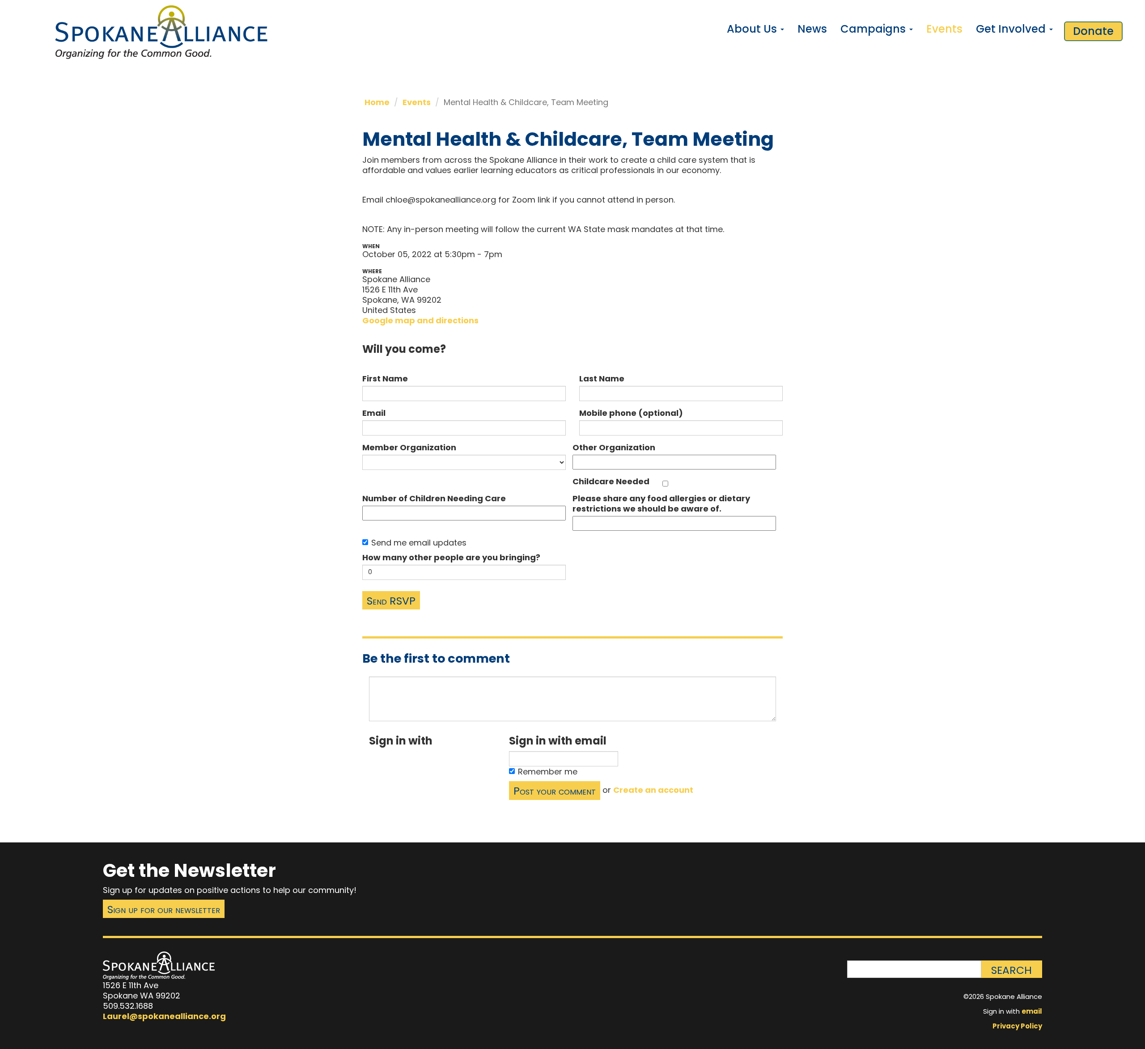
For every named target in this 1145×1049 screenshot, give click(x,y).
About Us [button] (753, 28)
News (812, 28)
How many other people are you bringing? (451, 557)
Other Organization (613, 447)
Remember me (547, 771)
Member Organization (409, 447)
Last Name (601, 378)
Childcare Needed (610, 481)
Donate (1093, 31)
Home (377, 102)
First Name (385, 378)
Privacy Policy (1017, 1026)
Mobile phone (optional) (631, 413)
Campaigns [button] (874, 28)
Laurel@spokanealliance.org (164, 1016)
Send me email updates (418, 542)
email (1032, 1011)
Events (944, 28)
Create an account (653, 789)
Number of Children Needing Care (434, 498)
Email (374, 413)
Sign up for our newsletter (163, 909)
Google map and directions (420, 320)
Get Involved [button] (1012, 28)
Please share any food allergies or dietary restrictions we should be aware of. (661, 503)
